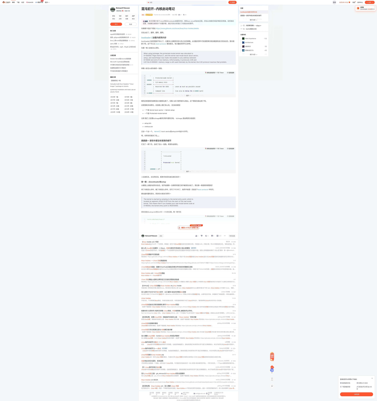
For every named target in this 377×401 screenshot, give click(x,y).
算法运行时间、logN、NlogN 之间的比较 (123, 48)
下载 (18, 2)
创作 (369, 2)
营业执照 (221, 398)
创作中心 (360, 2)
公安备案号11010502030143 (159, 396)
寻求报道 (170, 393)
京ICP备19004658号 (173, 396)
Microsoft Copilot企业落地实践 (119, 62)
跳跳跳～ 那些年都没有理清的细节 (250, 15)
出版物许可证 (214, 398)
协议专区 (177, 393)
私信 (130, 24)
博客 (13, 2)
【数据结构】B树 (115, 80)
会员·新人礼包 (343, 2)
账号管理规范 (192, 398)
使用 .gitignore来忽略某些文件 (122, 37)
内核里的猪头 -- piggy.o (253, 25)
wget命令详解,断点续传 (120, 34)
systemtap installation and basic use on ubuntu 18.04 (122, 91)
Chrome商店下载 (184, 398)
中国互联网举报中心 (173, 398)
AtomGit (30, 2)
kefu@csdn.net (200, 393)
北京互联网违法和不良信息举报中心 (216, 396)
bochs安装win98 (251, 29)
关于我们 (152, 393)
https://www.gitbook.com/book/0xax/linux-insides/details (177, 28)
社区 (22, 2)
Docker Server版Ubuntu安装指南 (120, 58)
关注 (161, 236)
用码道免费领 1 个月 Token (215, 72)
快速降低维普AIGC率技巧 (118, 68)
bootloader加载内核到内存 (248, 12)
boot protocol (161, 44)
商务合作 (164, 393)
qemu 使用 (117, 43)
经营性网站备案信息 (201, 396)
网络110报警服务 (163, 398)
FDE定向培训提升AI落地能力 (119, 71)
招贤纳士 (158, 393)
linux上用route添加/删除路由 (122, 40)
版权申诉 (208, 398)
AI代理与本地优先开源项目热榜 (121, 65)
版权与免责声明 (201, 398)
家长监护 (156, 398)
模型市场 (40, 2)
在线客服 (210, 393)
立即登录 (356, 394)
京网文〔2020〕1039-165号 (187, 396)
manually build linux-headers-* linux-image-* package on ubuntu (122, 85)
